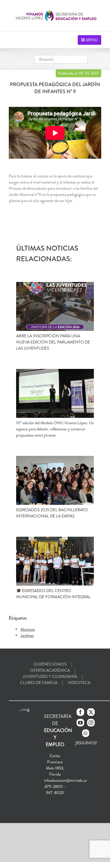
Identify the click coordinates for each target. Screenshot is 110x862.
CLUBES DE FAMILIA (38, 682)
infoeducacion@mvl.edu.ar (65, 780)
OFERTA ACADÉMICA (50, 670)
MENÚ (91, 40)
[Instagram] (91, 722)
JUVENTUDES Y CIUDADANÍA (50, 676)
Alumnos (28, 629)
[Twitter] (91, 712)
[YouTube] (80, 722)
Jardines (27, 635)
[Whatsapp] (85, 733)
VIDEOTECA (79, 682)
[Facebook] (80, 712)
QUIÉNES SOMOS (50, 664)
